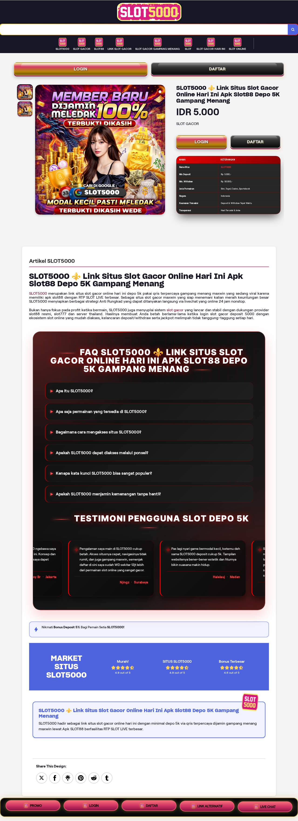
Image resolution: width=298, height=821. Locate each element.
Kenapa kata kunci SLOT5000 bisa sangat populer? (104, 473)
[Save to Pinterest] (80, 778)
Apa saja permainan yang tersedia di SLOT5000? (101, 411)
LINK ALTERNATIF (210, 807)
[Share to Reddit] (93, 778)
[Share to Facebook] (54, 778)
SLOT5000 (38, 293)
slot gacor (175, 310)
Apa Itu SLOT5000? (74, 391)
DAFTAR (217, 69)
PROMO (36, 806)
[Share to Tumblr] (106, 778)
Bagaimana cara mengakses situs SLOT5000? (98, 432)
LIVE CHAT (268, 807)
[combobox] (144, 29)
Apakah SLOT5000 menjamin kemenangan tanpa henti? (108, 494)
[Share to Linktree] (67, 778)
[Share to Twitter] (41, 778)
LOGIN (81, 69)
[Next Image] (161, 150)
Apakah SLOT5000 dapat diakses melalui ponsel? (102, 453)
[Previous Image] (39, 150)
